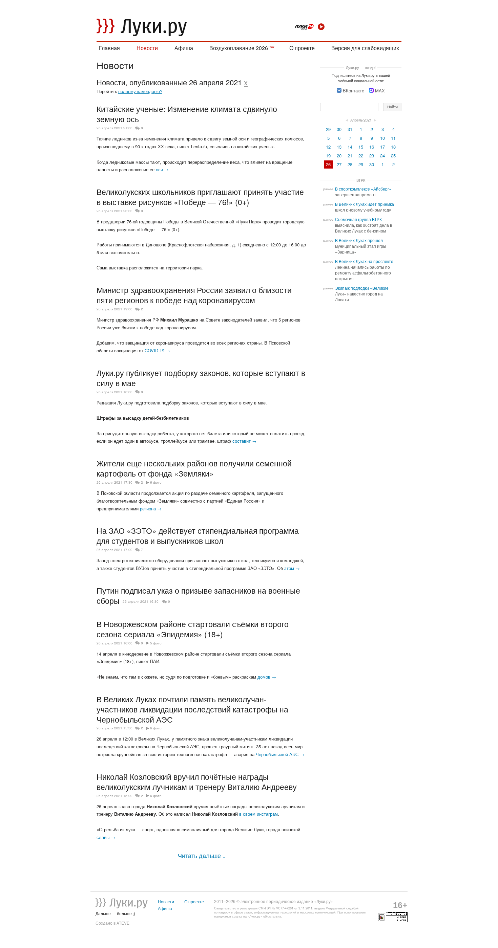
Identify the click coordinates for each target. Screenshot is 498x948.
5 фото (156, 643)
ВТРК (360, 180)
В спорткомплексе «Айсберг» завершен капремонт (363, 191)
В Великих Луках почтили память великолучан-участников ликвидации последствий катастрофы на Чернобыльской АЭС (192, 709)
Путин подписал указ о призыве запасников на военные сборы (198, 595)
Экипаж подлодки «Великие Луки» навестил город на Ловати (362, 293)
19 (328, 155)
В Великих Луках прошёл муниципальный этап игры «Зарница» (360, 246)
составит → (244, 441)
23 (371, 155)
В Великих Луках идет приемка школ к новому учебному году (364, 207)
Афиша (183, 48)
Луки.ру (255, 916)
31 (350, 129)
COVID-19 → (157, 350)
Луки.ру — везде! (361, 67)
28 (350, 164)
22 (360, 155)
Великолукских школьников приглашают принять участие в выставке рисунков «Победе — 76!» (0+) (200, 196)
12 (328, 147)
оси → (162, 169)
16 (371, 147)
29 (328, 129)
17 (382, 147)
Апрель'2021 (361, 120)
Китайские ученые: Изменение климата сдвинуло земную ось (187, 113)
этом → (292, 568)
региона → (151, 508)
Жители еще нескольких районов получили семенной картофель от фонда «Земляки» (194, 468)
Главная (109, 48)
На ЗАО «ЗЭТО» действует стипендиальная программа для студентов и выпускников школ (198, 535)
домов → (266, 677)
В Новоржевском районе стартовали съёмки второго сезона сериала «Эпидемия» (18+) (193, 628)
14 (350, 147)
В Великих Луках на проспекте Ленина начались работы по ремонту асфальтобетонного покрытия (364, 270)
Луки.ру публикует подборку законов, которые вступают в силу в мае (201, 377)
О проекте (302, 48)
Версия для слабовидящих (365, 48)
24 (382, 155)
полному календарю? (140, 91)
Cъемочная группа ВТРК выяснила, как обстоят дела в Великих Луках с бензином (363, 225)
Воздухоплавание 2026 (238, 48)
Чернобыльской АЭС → (280, 754)
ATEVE (123, 923)
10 (382, 138)
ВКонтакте (353, 90)
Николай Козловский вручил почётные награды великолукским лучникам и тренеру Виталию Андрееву (197, 781)
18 (393, 147)
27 (339, 164)
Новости (147, 48)
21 (350, 155)
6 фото (156, 482)
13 (339, 147)
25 (393, 155)
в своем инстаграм (258, 814)
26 (328, 164)
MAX (380, 90)
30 (339, 129)
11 (393, 138)
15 (360, 147)
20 (339, 155)
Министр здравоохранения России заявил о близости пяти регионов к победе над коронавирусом (194, 294)
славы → (106, 837)
